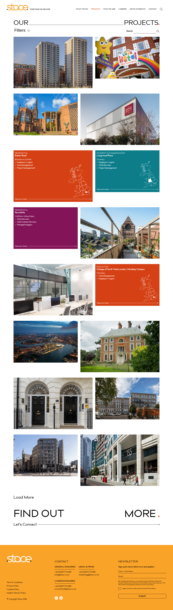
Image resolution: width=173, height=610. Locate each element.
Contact (153, 9)
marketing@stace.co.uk (89, 574)
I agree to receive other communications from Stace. (139, 588)
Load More (24, 497)
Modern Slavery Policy (16, 592)
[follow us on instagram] (56, 598)
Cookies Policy (13, 589)
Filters (19, 30)
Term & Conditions (15, 582)
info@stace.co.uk (62, 574)
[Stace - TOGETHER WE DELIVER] (19, 558)
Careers (123, 9)
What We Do (82, 9)
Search (161, 9)
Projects (95, 9)
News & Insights (137, 9)
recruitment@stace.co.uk (65, 589)
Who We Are (109, 9)
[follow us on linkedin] (61, 598)
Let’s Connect (25, 524)
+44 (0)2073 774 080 (63, 572)
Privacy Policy (13, 585)
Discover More (21, 199)
